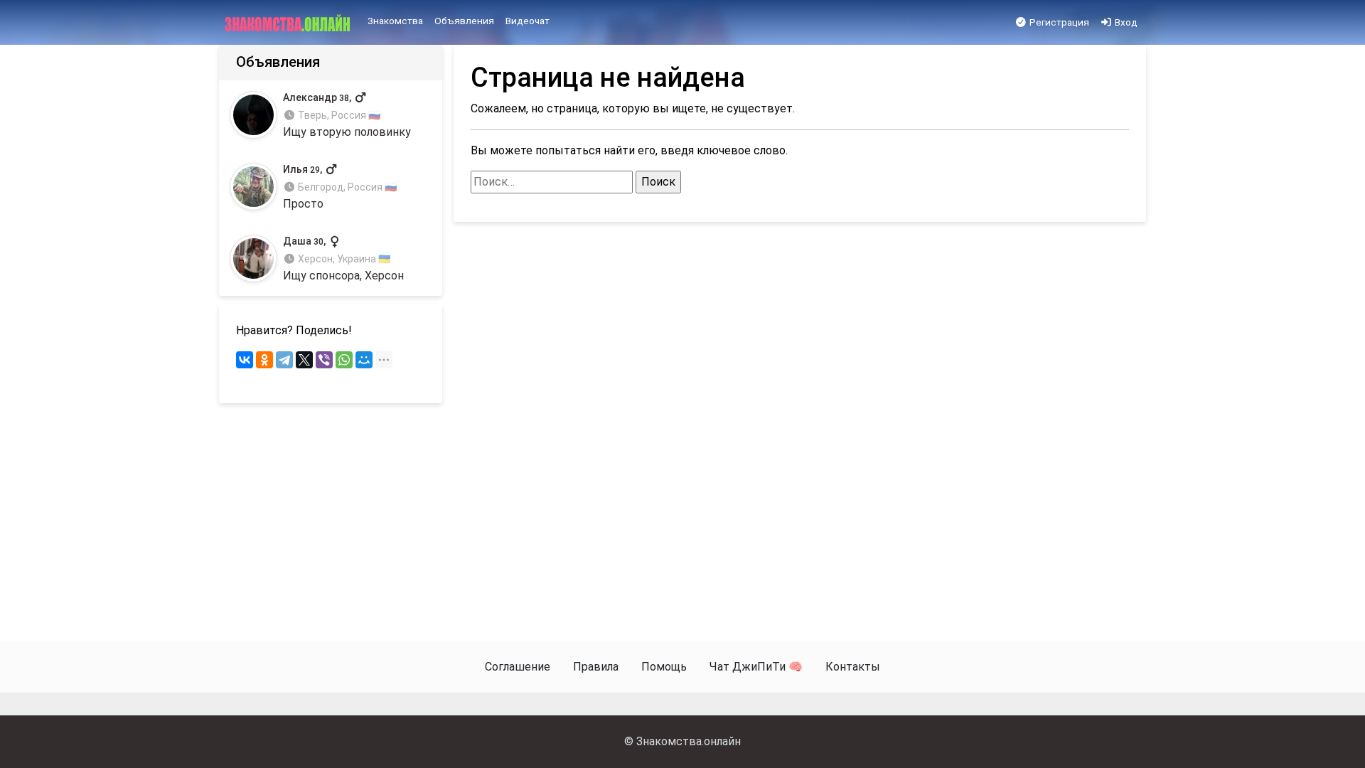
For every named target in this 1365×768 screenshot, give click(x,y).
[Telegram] (284, 359)
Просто (340, 187)
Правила (596, 666)
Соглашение (517, 666)
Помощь (664, 666)
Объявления (464, 20)
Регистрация (1058, 22)
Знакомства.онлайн (688, 741)
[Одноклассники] (264, 359)
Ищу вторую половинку (347, 115)
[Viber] (324, 359)
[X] (304, 359)
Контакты (852, 666)
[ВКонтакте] (244, 359)
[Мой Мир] (364, 359)
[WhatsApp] (344, 359)
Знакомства (395, 20)
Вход (1125, 22)
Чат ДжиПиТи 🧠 (756, 666)
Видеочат (527, 20)
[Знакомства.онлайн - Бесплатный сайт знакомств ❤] (289, 22)
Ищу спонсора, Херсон (343, 259)
